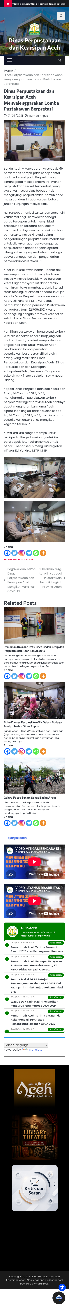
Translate (36, 1050)
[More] (43, 553)
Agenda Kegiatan (13, 560)
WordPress (41, 1283)
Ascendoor (55, 1280)
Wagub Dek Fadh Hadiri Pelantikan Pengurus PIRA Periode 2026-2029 (34, 1003)
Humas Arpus (38, 116)
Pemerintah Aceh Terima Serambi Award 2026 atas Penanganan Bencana (37, 949)
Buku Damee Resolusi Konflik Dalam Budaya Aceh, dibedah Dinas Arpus (33, 724)
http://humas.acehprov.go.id (35, 935)
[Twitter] (14, 553)
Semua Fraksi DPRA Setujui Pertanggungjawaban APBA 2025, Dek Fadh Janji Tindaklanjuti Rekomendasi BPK (37, 985)
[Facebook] (7, 553)
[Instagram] (21, 553)
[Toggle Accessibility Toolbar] (62, 1287)
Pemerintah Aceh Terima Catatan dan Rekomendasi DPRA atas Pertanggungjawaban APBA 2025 (36, 1019)
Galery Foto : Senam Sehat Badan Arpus (30, 797)
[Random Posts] (59, 60)
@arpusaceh (17, 838)
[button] (58, 1297)
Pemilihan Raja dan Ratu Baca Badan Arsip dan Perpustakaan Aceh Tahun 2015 (34, 648)
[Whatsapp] (36, 553)
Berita (29, 560)
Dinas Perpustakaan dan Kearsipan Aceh (34, 44)
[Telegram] (29, 553)
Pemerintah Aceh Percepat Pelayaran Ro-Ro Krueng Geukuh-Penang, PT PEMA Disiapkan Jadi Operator (36, 965)
